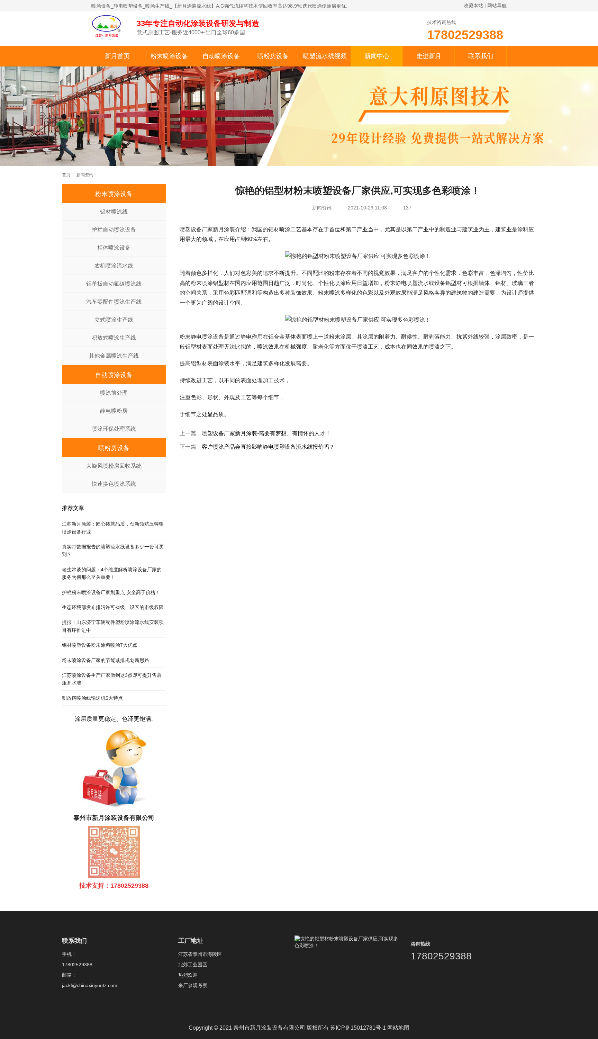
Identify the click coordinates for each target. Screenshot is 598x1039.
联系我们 (480, 56)
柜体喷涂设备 (113, 248)
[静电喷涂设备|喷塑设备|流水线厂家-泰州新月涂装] (108, 25)
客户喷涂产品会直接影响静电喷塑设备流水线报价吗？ (268, 447)
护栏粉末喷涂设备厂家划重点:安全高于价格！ (111, 592)
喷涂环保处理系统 (114, 429)
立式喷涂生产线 (113, 320)
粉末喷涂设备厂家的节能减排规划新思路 (105, 660)
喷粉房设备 (273, 56)
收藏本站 (473, 5)
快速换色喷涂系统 (114, 484)
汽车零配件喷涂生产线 (114, 302)
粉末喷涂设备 (169, 56)
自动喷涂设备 (221, 56)
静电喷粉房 (114, 411)
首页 (66, 174)
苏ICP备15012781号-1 (358, 1028)
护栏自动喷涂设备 (114, 230)
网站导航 (497, 5)
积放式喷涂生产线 (114, 338)
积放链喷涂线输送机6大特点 (92, 698)
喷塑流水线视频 (325, 56)
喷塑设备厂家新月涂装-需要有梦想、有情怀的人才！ (266, 433)
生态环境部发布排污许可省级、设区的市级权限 (113, 607)
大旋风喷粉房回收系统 (114, 466)
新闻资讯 (322, 208)
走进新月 (428, 56)
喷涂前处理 (114, 393)
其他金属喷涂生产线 (114, 356)
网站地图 (398, 1028)
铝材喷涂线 (114, 212)
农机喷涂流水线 (113, 266)
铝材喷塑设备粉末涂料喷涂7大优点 (99, 645)
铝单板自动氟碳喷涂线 (114, 284)
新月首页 (117, 56)
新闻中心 (376, 56)
